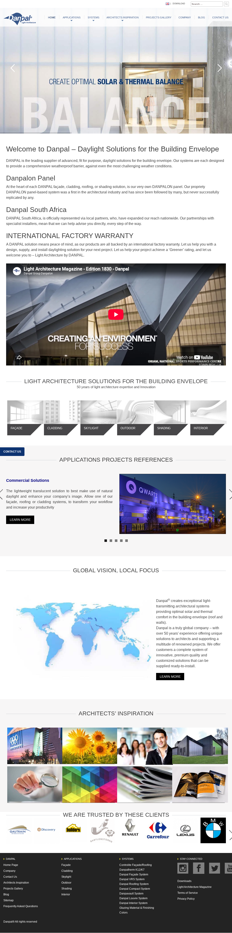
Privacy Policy (186, 898)
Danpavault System (131, 893)
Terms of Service (187, 892)
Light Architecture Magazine (194, 887)
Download (179, 3)
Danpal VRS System (132, 879)
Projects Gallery (158, 17)
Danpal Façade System (133, 874)
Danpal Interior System (133, 903)
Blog (201, 17)
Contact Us (220, 17)
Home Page (10, 865)
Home (52, 17)
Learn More (170, 676)
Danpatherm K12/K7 (132, 869)
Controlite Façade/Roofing (135, 865)
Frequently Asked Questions (20, 906)
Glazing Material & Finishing (136, 907)
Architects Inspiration (122, 17)
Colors (123, 912)
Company (185, 17)
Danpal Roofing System (134, 884)
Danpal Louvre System (133, 898)
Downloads (184, 881)
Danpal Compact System (134, 888)
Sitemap (8, 900)
